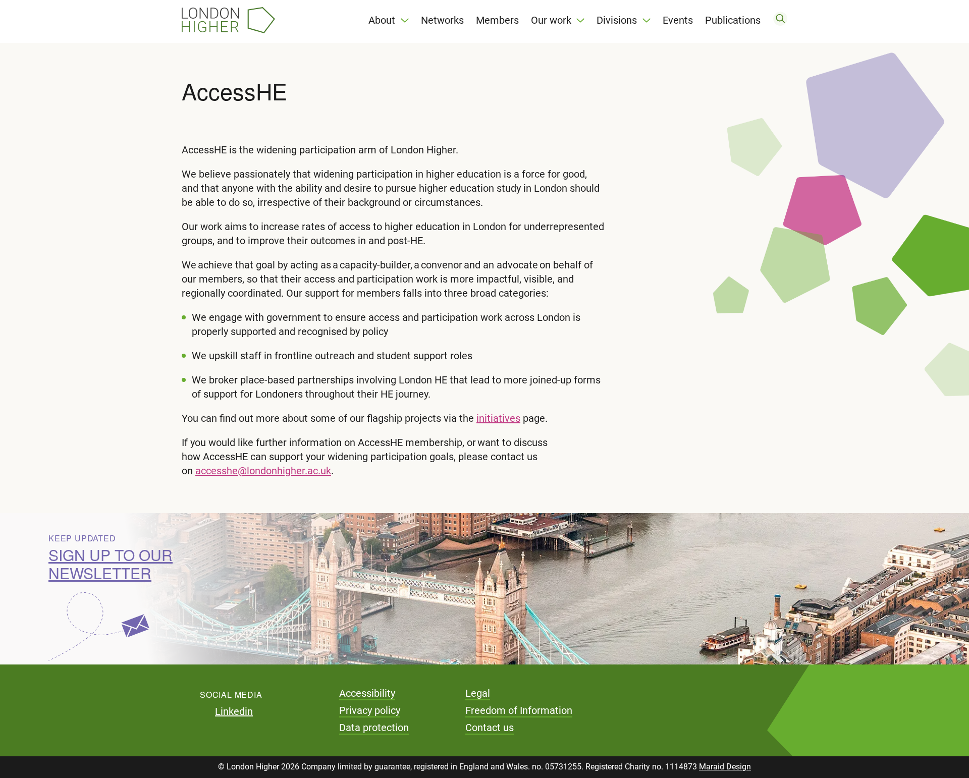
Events (678, 20)
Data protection (374, 727)
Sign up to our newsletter (110, 564)
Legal (477, 693)
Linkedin (234, 711)
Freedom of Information (518, 710)
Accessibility (367, 693)
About (381, 20)
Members (497, 20)
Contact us (489, 727)
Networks (442, 20)
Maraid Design (725, 766)
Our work (551, 20)
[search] (780, 20)
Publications (733, 20)
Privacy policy (369, 710)
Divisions (617, 20)
